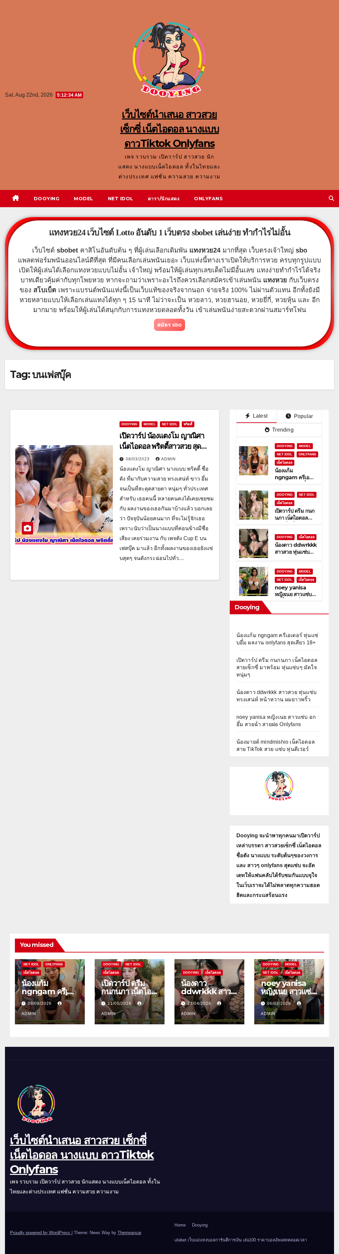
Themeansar (129, 1232)
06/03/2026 (279, 1003)
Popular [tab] (303, 416)
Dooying (47, 199)
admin (168, 459)
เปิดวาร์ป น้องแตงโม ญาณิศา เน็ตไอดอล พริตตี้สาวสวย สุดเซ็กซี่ (162, 446)
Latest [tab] (259, 416)
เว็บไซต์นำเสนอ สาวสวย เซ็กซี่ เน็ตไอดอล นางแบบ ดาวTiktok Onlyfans (169, 129)
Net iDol (120, 199)
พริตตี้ (188, 424)
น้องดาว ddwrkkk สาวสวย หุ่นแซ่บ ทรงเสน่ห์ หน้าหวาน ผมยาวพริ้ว (296, 555)
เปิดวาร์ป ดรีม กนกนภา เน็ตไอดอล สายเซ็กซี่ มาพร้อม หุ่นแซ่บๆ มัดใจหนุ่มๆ (276, 667)
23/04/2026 (200, 1003)
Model (83, 199)
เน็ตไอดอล (284, 462)
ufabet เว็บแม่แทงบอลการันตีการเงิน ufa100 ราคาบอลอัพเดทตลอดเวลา (240, 1239)
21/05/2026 (120, 1003)
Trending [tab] (282, 430)
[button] (331, 198)
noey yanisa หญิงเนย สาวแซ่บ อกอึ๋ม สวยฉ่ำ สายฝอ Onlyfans (294, 597)
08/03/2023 (138, 459)
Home (180, 1225)
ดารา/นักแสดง (164, 199)
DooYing (129, 424)
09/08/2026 (40, 1003)
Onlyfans (208, 199)
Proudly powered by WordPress (41, 1232)
